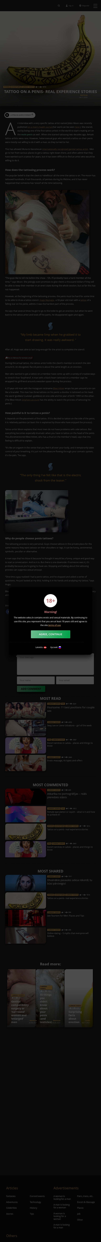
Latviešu (39, 647)
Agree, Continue (50, 634)
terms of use (54, 625)
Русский (53, 647)
